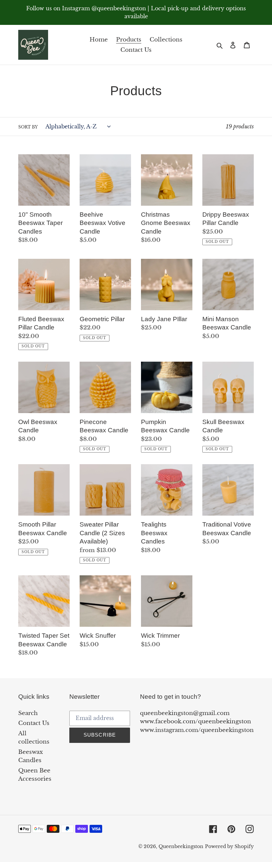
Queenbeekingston (181, 846)
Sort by (28, 126)
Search (28, 713)
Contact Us (33, 723)
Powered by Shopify (229, 846)
